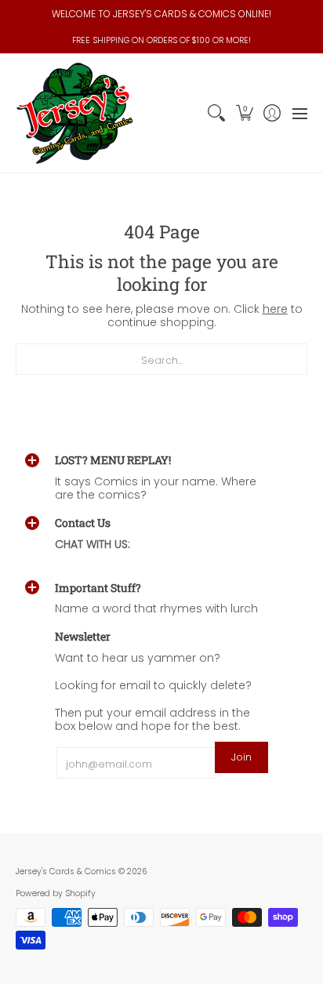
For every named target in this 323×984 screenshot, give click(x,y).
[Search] (216, 113)
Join (241, 757)
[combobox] (161, 359)
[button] (244, 113)
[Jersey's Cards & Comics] (74, 113)
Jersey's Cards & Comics (66, 871)
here (275, 309)
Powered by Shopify (56, 893)
